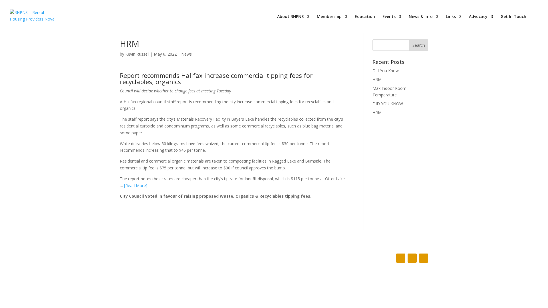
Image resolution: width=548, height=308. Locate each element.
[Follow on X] (412, 258)
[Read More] (135, 185)
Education (365, 17)
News (186, 54)
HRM (377, 79)
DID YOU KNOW (387, 103)
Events (389, 17)
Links (451, 17)
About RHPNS (290, 17)
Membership (329, 17)
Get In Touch (513, 17)
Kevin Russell (137, 54)
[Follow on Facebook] (400, 258)
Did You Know (385, 70)
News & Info (421, 17)
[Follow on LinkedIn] (423, 258)
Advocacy (478, 17)
